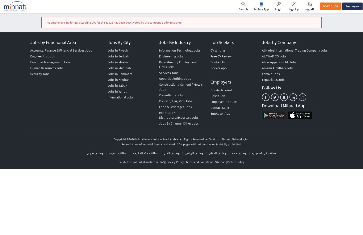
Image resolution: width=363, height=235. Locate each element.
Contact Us (218, 62)
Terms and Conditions (199, 162)
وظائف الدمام (217, 153)
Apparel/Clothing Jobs (175, 78)
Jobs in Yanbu (117, 91)
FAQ (162, 162)
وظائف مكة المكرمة (145, 153)
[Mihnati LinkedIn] (293, 97)
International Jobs (121, 97)
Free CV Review (220, 56)
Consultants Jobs (171, 95)
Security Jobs (39, 74)
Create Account (221, 90)
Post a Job (217, 96)
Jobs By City (119, 42)
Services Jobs (168, 73)
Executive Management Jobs (50, 62)
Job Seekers (222, 42)
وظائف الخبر (171, 153)
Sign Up (294, 9)
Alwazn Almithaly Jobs (277, 68)
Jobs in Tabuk (117, 85)
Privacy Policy (175, 162)
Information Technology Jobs (180, 50)
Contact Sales (220, 107)
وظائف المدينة (118, 153)
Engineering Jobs (42, 56)
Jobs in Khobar (118, 79)
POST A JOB (330, 6)
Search (243, 9)
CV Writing (217, 50)
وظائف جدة (239, 153)
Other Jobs (191, 123)
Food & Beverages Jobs (175, 107)
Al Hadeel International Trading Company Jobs (294, 50)
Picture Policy (235, 162)
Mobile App (261, 9)
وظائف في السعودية (264, 153)
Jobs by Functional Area (53, 42)
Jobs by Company (279, 42)
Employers (352, 6)
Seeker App (218, 68)
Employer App (220, 113)
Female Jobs (271, 74)
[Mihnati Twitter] (275, 97)
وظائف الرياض (194, 153)
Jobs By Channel (170, 123)
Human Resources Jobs (46, 68)
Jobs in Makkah (119, 62)
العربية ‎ (309, 9)
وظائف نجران (95, 153)
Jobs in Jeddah (118, 56)
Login (278, 9)
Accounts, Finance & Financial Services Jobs (61, 50)
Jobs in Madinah (119, 68)
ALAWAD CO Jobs (274, 56)
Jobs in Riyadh (118, 50)
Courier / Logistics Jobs (175, 101)
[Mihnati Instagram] (302, 97)
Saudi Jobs (125, 162)
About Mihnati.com (146, 162)
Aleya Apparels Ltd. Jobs (279, 62)
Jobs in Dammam (120, 74)
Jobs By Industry (175, 42)
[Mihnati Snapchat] (284, 97)
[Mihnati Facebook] (266, 97)
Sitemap (220, 162)
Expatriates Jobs (273, 79)
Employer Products (223, 102)
